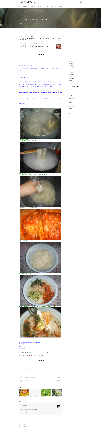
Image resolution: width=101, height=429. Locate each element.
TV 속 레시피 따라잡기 (72, 70)
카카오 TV (40, 6)
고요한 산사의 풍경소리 (27, 2)
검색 (78, 2)
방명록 (47, 6)
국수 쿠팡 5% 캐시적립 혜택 (26, 36)
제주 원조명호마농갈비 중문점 (27, 45)
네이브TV (54, 6)
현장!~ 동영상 (71, 65)
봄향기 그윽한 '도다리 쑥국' (25, 381)
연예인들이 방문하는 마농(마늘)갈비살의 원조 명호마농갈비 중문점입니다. (34, 46)
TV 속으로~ (71, 76)
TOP (81, 425)
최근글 (70, 98)
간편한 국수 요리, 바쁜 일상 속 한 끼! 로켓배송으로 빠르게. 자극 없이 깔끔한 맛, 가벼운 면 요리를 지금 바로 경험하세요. (40, 39)
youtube (25, 6)
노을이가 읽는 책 (71, 74)
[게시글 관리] (24, 368)
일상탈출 (70, 80)
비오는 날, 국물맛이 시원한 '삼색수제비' (27, 377)
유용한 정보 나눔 (71, 78)
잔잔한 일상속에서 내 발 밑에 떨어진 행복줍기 (29, 409)
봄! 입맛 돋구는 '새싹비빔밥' (25, 378)
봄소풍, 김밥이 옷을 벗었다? (25, 376)
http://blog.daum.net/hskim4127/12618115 (37, 352)
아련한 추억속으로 (72, 72)
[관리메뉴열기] (99, 2)
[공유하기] (23, 368)
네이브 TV (33, 6)
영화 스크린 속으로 (72, 67)
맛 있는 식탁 (22, 373)
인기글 (73, 98)
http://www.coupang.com (25, 34)
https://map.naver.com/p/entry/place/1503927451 (30, 43)
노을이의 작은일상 (72, 63)
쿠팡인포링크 (61, 6)
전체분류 (70, 61)
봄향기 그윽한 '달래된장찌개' (25, 380)
